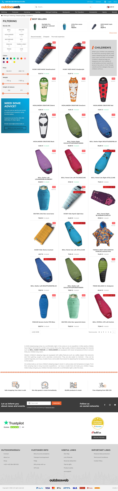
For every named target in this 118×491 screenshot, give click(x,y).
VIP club (36, 468)
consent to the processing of (40, 407)
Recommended (36, 36)
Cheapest (46, 36)
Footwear (15, 12)
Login (109, 1)
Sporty (104, 12)
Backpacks (66, 12)
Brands (114, 12)
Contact (98, 1)
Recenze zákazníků (70, 461)
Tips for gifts (68, 464)
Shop (5, 461)
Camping (27, 12)
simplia (114, 488)
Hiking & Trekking (51, 12)
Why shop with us (39, 464)
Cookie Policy (98, 461)
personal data (50, 407)
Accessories (93, 12)
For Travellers (79, 12)
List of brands (68, 457)
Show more (113, 33)
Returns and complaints (41, 454)
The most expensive (57, 36)
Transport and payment (41, 457)
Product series (68, 468)
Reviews (6, 427)
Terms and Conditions (101, 457)
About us (6, 457)
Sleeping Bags (20, 15)
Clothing (4, 12)
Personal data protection (102, 454)
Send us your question (15, 128)
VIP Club (90, 1)
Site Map (66, 454)
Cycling (37, 12)
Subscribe (56, 403)
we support (67, 471)
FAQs (35, 461)
